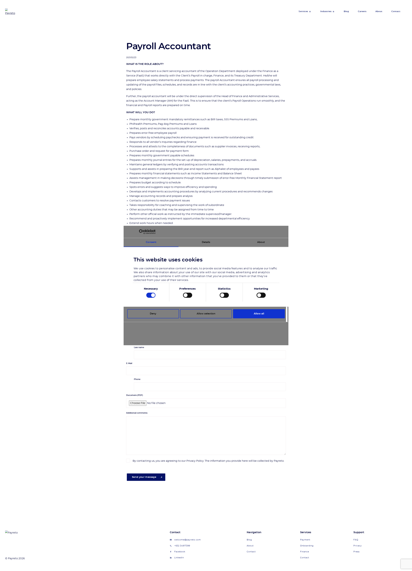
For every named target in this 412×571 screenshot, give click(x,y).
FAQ (355, 540)
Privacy (357, 546)
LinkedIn (179, 558)
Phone (137, 379)
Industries (326, 11)
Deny (153, 313)
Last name (139, 347)
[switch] (187, 295)
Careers (362, 11)
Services (303, 11)
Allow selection (206, 313)
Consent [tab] (151, 242)
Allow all (259, 313)
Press (356, 552)
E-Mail (129, 363)
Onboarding (307, 546)
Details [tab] (206, 242)
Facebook (179, 552)
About (378, 11)
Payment (305, 540)
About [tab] (261, 242)
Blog (346, 11)
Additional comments (136, 413)
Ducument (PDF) (134, 395)
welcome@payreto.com (187, 540)
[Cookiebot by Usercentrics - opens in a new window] (141, 231)
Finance (304, 552)
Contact (395, 11)
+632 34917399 (182, 546)
